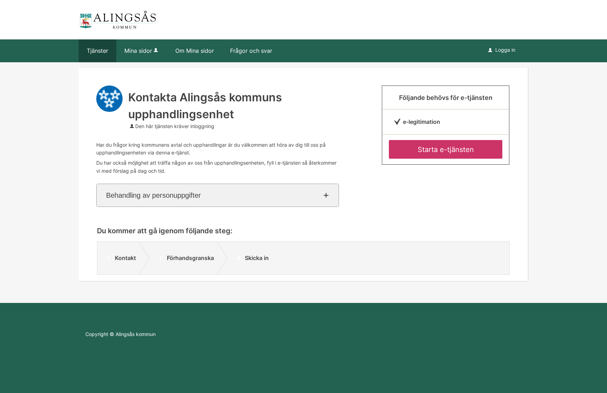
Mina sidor (138, 50)
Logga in (501, 50)
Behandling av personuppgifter (153, 195)
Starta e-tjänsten (446, 149)
